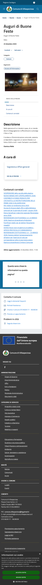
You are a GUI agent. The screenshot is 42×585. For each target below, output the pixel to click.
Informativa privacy (11, 551)
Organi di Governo (11, 377)
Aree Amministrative (12, 380)
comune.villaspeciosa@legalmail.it (17, 512)
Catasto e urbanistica (12, 423)
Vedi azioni (17, 50)
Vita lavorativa (10, 413)
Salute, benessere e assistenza (15, 452)
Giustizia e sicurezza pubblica (15, 442)
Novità (11, 17)
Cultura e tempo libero (12, 410)
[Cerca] (37, 9)
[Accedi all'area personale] (34, 2)
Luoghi (7, 485)
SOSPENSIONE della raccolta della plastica (18, 193)
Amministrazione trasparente (15, 548)
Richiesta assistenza (12, 538)
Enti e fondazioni (10, 386)
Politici (7, 390)
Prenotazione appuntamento (14, 528)
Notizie (7, 469)
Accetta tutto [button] (21, 572)
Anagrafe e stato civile (12, 406)
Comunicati (9, 472)
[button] (21, 582)
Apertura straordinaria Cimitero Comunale (18, 242)
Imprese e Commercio (12, 416)
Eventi (7, 488)
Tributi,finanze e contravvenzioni (16, 446)
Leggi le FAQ (9, 535)
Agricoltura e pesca (11, 459)
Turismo (7, 426)
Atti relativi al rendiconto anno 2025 (16, 205)
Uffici (6, 383)
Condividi (7, 50)
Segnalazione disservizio (13, 532)
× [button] (39, 554)
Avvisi (19, 17)
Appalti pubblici (10, 419)
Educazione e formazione (13, 439)
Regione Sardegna (9, 2)
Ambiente (8, 449)
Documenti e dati (11, 396)
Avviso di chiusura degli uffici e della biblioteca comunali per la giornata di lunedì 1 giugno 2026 (20, 209)
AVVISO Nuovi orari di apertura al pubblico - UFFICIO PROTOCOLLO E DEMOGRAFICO (19, 228)
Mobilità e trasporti (11, 429)
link (3, 568)
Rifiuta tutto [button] (21, 577)
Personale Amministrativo (14, 393)
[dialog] (21, 568)
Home (4, 17)
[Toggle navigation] (4, 9)
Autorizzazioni (10, 456)
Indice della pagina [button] (13, 99)
